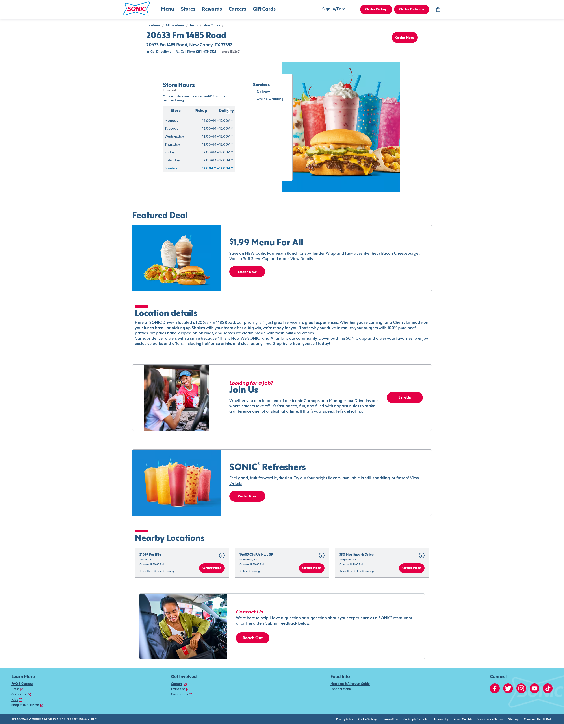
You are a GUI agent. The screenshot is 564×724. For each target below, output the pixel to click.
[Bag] (438, 9)
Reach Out (253, 638)
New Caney (211, 25)
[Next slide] (227, 111)
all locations (175, 25)
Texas (194, 25)
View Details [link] (301, 259)
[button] (136, 8)
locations (153, 25)
